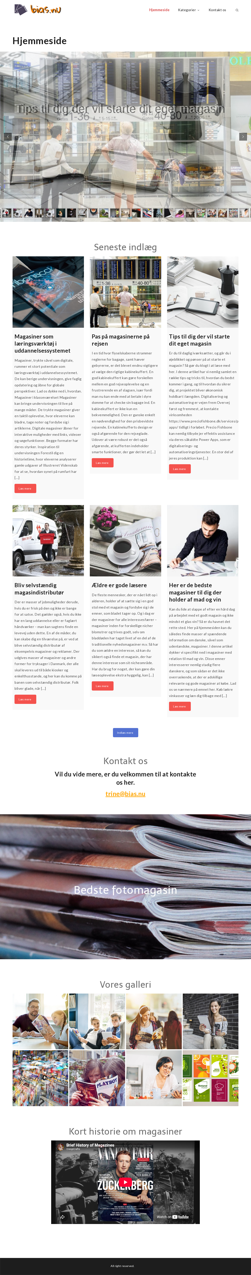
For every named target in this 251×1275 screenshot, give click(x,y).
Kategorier (187, 10)
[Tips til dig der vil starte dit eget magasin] (202, 292)
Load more (125, 732)
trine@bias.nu (125, 793)
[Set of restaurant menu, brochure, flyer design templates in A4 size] (210, 1078)
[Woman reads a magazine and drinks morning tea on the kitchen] (154, 1078)
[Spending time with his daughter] (40, 1021)
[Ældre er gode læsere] (125, 541)
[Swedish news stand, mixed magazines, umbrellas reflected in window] (40, 1078)
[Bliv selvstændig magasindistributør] (48, 541)
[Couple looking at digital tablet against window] (97, 1021)
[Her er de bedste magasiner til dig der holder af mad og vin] (202, 541)
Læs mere (36, 124)
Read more (25, 488)
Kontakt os (217, 10)
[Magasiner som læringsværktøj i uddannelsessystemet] (48, 292)
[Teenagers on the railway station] (154, 1021)
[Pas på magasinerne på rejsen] (125, 292)
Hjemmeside (159, 10)
